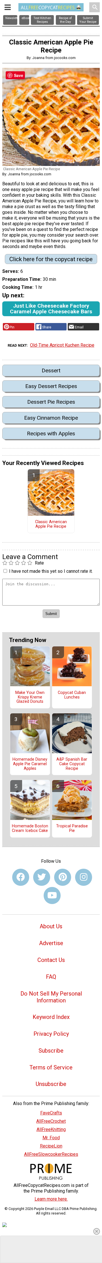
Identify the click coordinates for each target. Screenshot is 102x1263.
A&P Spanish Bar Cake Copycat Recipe (71, 764)
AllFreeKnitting (51, 1129)
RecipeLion (51, 1146)
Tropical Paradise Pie (72, 828)
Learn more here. (51, 1199)
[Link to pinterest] (62, 877)
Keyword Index (51, 1017)
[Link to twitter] (41, 877)
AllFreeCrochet (51, 1121)
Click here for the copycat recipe (51, 259)
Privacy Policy (51, 1033)
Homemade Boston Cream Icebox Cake (30, 828)
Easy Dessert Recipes (51, 386)
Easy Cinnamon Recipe (51, 418)
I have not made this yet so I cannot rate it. (51, 571)
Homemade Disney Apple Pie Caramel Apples (29, 764)
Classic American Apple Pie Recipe (51, 524)
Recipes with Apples (51, 433)
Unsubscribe (51, 1084)
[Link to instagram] (83, 877)
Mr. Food (51, 1137)
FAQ (51, 976)
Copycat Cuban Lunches (72, 695)
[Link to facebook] (20, 877)
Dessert (51, 370)
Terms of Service (51, 1067)
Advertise (51, 943)
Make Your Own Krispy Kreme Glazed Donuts (29, 697)
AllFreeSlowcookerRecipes (51, 1154)
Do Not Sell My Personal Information (51, 997)
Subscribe (51, 1050)
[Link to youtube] (52, 895)
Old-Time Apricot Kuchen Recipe (62, 345)
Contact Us (51, 960)
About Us (51, 926)
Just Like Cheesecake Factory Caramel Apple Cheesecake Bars (51, 308)
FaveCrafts (51, 1113)
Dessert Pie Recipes (51, 402)
